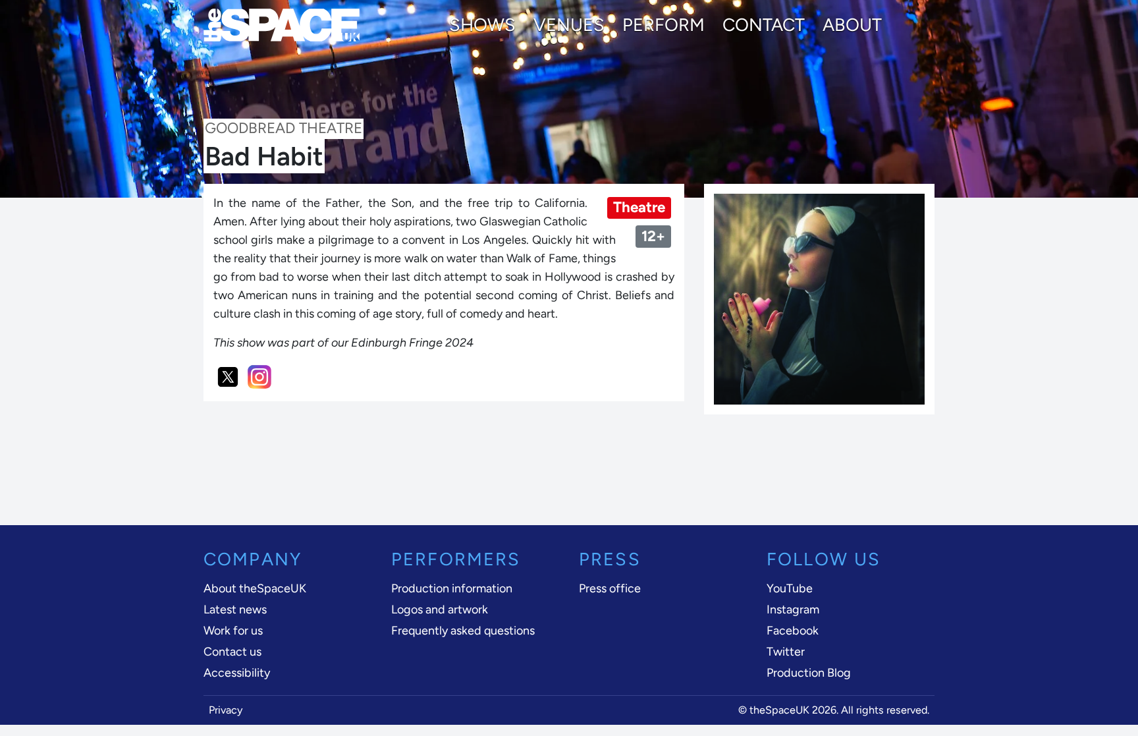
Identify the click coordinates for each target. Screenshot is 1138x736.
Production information (451, 588)
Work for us (233, 630)
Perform (663, 25)
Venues (569, 25)
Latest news (235, 609)
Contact (763, 25)
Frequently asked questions (463, 630)
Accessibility (236, 672)
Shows (482, 25)
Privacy (226, 710)
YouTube (790, 588)
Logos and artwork (439, 609)
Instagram (793, 609)
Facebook (793, 630)
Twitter (786, 651)
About (852, 25)
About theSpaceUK (254, 588)
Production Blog (809, 672)
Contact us (232, 651)
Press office (610, 588)
